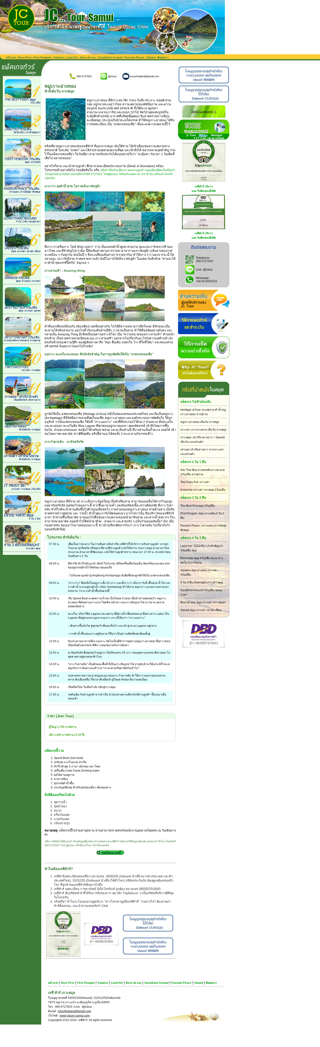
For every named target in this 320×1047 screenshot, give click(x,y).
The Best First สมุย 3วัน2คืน (197, 505)
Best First (24, 57)
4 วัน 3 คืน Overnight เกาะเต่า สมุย (201, 582)
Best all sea (88, 57)
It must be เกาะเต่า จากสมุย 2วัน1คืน (202, 489)
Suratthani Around (110, 57)
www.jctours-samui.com (75, 1015)
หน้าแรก (11, 57)
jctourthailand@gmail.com (74, 1011)
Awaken (58, 57)
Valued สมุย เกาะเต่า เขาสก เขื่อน (200, 610)
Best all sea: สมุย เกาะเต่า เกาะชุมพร (203, 602)
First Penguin (42, 57)
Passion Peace (134, 57)
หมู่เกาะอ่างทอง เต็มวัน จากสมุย (199, 422)
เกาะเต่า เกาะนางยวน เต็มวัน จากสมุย (203, 429)
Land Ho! (72, 57)
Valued (150, 57)
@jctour (208, 269)
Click (105, 906)
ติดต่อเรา (163, 57)
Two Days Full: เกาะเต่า (195, 482)
